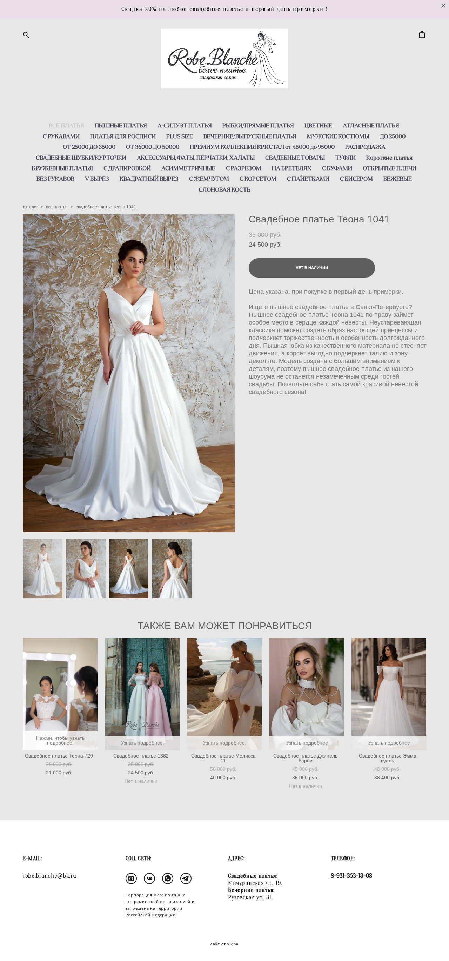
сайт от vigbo (224, 944)
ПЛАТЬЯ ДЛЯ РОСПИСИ (123, 136)
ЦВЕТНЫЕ (318, 125)
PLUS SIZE (179, 136)
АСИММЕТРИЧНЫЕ (188, 168)
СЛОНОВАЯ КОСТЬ (224, 189)
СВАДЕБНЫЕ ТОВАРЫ (295, 157)
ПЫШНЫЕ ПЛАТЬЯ (121, 125)
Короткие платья (389, 157)
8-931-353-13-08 (351, 876)
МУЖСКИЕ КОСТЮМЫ (338, 136)
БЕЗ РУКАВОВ (55, 178)
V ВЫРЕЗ (97, 178)
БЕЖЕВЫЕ (397, 178)
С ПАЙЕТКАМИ (308, 178)
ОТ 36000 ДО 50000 (152, 146)
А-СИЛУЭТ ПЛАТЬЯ (185, 125)
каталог (30, 207)
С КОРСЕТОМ (258, 178)
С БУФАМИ (337, 168)
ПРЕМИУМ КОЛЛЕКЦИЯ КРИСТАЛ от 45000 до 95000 (262, 146)
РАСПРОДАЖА (365, 146)
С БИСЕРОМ (356, 178)
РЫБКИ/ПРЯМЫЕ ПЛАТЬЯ (258, 125)
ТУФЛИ (345, 157)
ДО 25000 (393, 136)
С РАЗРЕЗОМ (243, 168)
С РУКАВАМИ (61, 136)
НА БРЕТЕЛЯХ (291, 168)
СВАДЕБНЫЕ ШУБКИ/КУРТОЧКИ (81, 157)
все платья (57, 207)
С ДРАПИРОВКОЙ (127, 168)
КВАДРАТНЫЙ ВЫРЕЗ (149, 178)
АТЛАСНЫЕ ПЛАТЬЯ (371, 125)
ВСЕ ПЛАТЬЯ (66, 125)
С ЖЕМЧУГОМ (209, 178)
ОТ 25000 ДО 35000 (89, 146)
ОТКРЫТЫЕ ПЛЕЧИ (389, 168)
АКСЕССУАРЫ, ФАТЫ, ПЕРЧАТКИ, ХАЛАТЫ (196, 157)
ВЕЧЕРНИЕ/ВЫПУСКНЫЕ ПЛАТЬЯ (249, 136)
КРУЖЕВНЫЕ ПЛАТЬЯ (62, 168)
